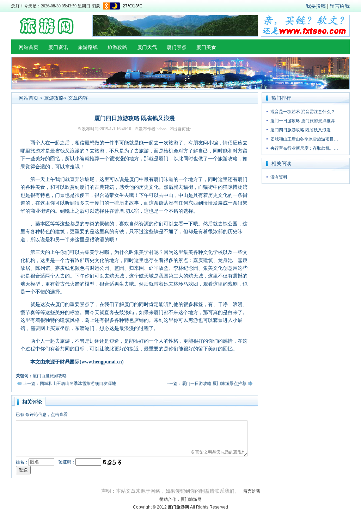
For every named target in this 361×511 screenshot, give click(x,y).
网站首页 (28, 47)
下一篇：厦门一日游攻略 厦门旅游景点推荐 (205, 383)
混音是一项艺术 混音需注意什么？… (304, 111)
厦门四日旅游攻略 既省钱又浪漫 (300, 129)
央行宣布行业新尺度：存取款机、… (304, 148)
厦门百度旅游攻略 (50, 375)
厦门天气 (147, 47)
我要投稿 (316, 6)
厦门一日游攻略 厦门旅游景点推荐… (304, 120)
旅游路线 (88, 47)
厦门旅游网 (191, 499)
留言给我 (340, 6)
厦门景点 (176, 47)
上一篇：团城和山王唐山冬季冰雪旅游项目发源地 (69, 383)
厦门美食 (206, 47)
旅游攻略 (117, 47)
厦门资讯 (58, 47)
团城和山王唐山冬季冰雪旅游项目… (304, 139)
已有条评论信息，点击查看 (42, 414)
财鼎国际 (70, 361)
